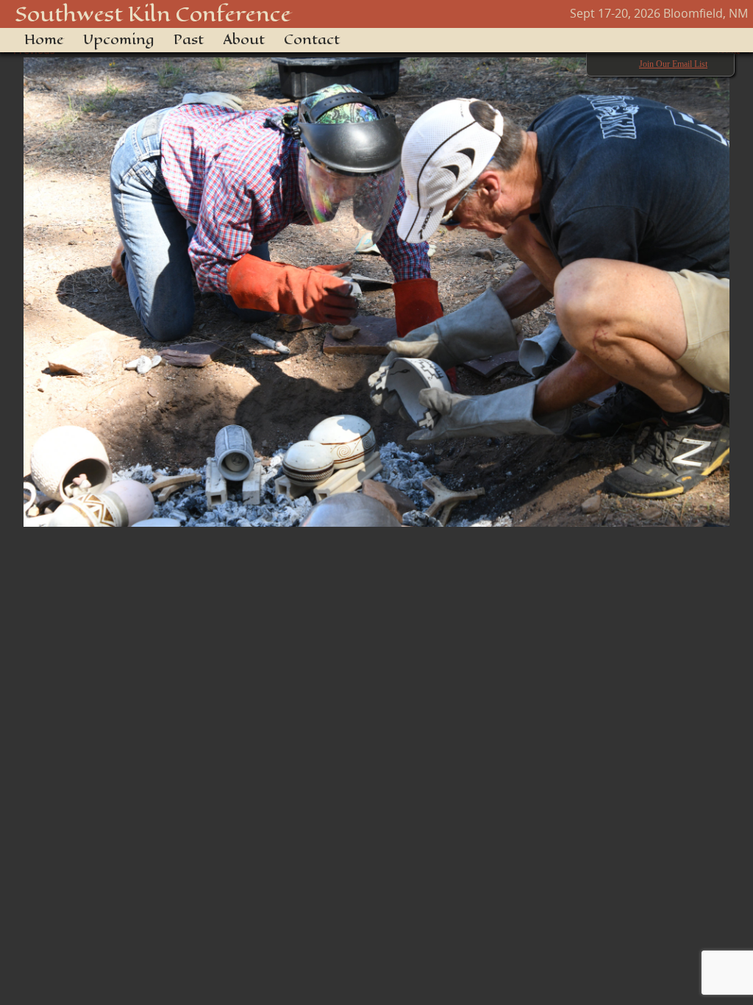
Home (44, 39)
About (244, 39)
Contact (312, 39)
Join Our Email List (673, 64)
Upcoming (118, 39)
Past (189, 39)
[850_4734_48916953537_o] (376, 285)
